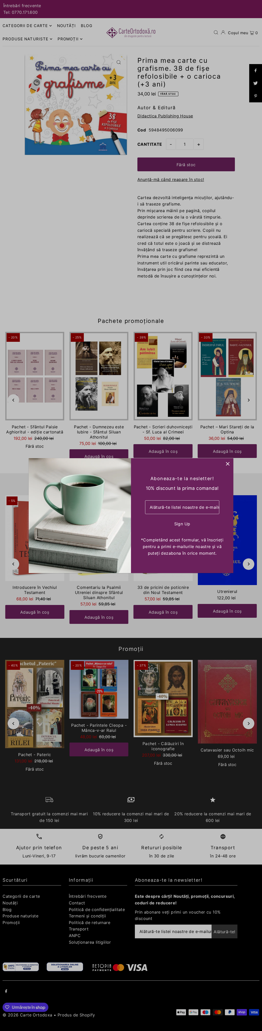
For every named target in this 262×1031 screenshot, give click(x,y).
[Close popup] (227, 463)
